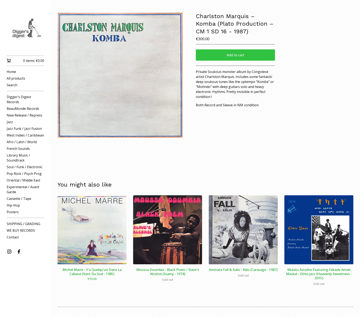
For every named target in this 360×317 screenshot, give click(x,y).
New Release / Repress (24, 115)
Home (11, 71)
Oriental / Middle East (23, 180)
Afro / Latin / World (22, 142)
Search (12, 85)
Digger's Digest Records (19, 99)
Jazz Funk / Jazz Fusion (24, 128)
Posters (13, 212)
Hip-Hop (13, 205)
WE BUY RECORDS (21, 230)
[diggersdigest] (25, 31)
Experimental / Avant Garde (23, 189)
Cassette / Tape (19, 198)
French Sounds (18, 148)
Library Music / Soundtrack (18, 158)
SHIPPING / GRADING (23, 224)
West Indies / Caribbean (25, 135)
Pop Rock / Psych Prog (24, 173)
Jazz (10, 122)
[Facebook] (19, 251)
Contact (13, 237)
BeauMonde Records (23, 108)
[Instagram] (9, 251)
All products (16, 78)
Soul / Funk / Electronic (24, 167)
